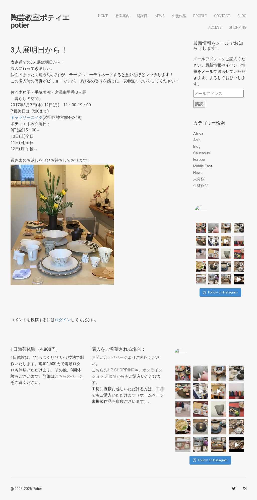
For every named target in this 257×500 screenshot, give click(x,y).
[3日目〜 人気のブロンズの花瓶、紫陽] (213, 279)
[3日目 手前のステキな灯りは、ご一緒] (201, 241)
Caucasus (201, 153)
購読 (199, 104)
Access (215, 27)
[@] (208, 211)
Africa (198, 133)
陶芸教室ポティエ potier (40, 21)
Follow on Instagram (223, 292)
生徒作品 (179, 16)
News (160, 16)
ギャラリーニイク (27, 117)
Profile (200, 16)
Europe (199, 159)
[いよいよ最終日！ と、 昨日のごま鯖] (213, 266)
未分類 (199, 179)
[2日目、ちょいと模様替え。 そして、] (226, 279)
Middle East (202, 166)
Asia (197, 140)
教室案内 (122, 16)
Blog (197, 146)
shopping (237, 27)
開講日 (142, 16)
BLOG (241, 16)
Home (103, 16)
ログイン (63, 319)
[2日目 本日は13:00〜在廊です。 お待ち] (213, 241)
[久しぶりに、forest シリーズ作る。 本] (226, 253)
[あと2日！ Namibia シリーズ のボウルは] (239, 228)
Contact (222, 16)
